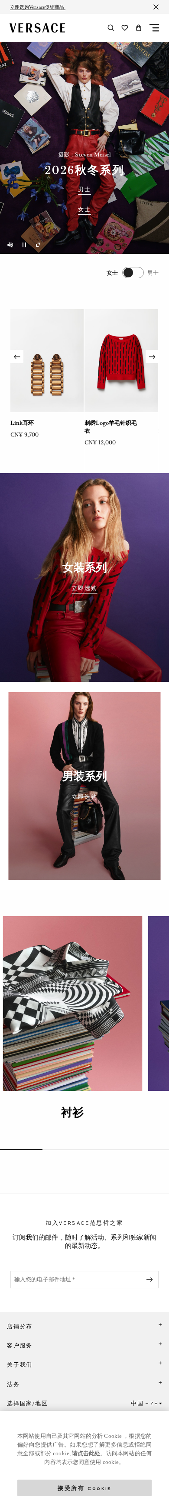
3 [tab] (105, 1149)
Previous (16, 356)
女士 (84, 210)
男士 (84, 190)
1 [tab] (21, 1149)
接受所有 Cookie (84, 1487)
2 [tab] (63, 1149)
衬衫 (72, 1112)
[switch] (133, 272)
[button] (138, 27)
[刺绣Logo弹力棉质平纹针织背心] (121, 360)
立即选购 (84, 588)
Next (152, 356)
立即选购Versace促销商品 (37, 7)
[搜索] (110, 27)
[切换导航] (154, 28)
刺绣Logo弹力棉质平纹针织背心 (110, 426)
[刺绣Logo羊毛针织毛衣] (47, 360)
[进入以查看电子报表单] (151, 1279)
